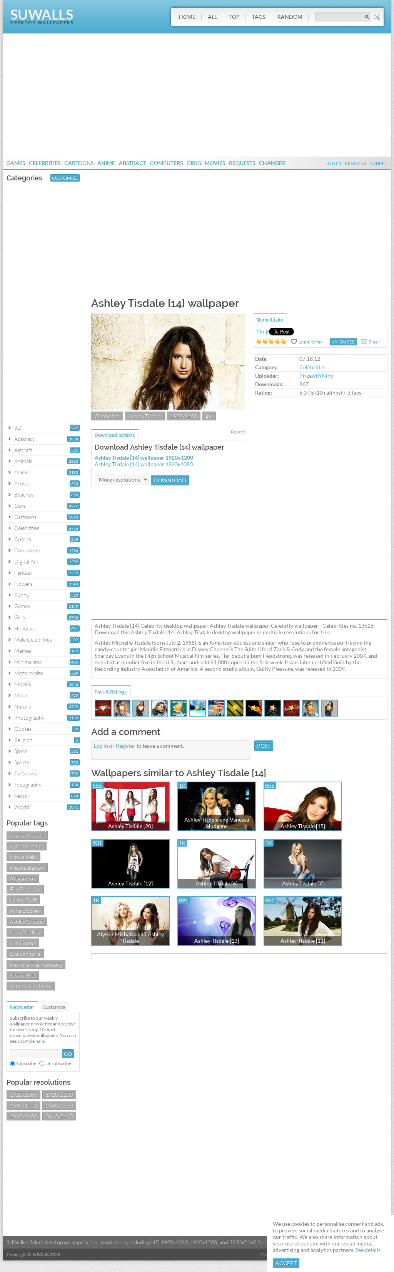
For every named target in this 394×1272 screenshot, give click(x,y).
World (21, 807)
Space (20, 751)
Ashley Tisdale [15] (302, 826)
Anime (106, 163)
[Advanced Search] (377, 17)
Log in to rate (271, 341)
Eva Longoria (25, 953)
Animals (23, 461)
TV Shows (25, 773)
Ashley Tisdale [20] (130, 826)
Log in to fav (310, 342)
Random (289, 16)
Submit (378, 163)
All (212, 16)
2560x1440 (23, 1105)
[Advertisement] (197, 95)
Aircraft (23, 450)
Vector (22, 795)
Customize (65, 178)
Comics (22, 539)
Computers (166, 163)
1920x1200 (59, 1094)
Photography (29, 717)
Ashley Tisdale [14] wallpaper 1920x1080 (144, 464)
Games (16, 163)
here (40, 1041)
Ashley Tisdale (145, 416)
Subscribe (26, 1063)
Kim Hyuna (23, 943)
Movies (215, 163)
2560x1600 (59, 1105)
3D (18, 427)
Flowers (23, 583)
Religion (23, 740)
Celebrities (44, 163)
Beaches (23, 494)
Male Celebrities (33, 639)
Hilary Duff (23, 900)
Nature (22, 706)
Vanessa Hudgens (30, 986)
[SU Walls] (41, 22)
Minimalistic (28, 662)
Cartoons (78, 163)
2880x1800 (23, 1116)
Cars (19, 505)
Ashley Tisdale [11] (302, 940)
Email (374, 342)
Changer (272, 163)
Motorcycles (28, 673)
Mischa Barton (27, 867)
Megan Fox (22, 878)
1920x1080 (23, 1094)
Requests (242, 163)
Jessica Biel (22, 975)
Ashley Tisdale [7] (303, 883)
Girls (194, 163)
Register (355, 163)
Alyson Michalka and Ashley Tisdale (130, 937)
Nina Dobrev (25, 910)
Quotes (23, 728)
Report (238, 432)
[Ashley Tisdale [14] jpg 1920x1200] (168, 407)
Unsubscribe (58, 1063)
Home (187, 16)
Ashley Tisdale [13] (216, 940)
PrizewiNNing (316, 375)
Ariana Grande (27, 835)
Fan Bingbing (25, 889)
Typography (28, 784)
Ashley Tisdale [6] (216, 883)
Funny (21, 595)
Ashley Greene (27, 921)
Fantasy (23, 572)
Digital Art (26, 561)
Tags (258, 16)
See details (368, 1250)
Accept (286, 1263)
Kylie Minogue (26, 846)
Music (21, 695)
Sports (21, 762)
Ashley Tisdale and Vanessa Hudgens (216, 822)
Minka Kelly (23, 857)
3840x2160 (59, 1116)
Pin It (262, 331)
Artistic (22, 483)
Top (234, 16)
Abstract (132, 163)
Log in (101, 745)
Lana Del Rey (25, 932)
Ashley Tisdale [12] (130, 883)
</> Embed (344, 342)
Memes (22, 650)
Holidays (24, 628)
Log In (333, 163)
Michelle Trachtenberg (36, 964)
